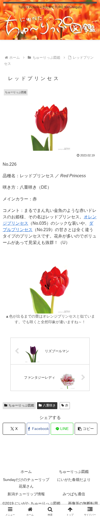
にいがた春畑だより (74, 479)
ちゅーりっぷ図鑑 (21, 405)
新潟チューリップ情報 (26, 494)
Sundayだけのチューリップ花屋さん (26, 482)
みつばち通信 (74, 494)
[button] (86, 429)
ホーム (26, 471)
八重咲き (49, 405)
